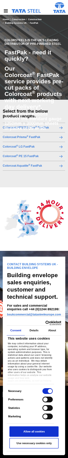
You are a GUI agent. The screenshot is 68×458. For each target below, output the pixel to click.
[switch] (47, 399)
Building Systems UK (16, 23)
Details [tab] (34, 330)
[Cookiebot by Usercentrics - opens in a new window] (46, 323)
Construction (18, 19)
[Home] (26, 11)
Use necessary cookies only (34, 443)
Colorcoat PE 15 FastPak (21, 156)
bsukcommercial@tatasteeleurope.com (34, 314)
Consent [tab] (15, 330)
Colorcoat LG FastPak (19, 146)
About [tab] (52, 330)
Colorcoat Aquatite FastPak (22, 165)
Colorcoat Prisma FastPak (21, 137)
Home (6, 19)
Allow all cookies (34, 431)
